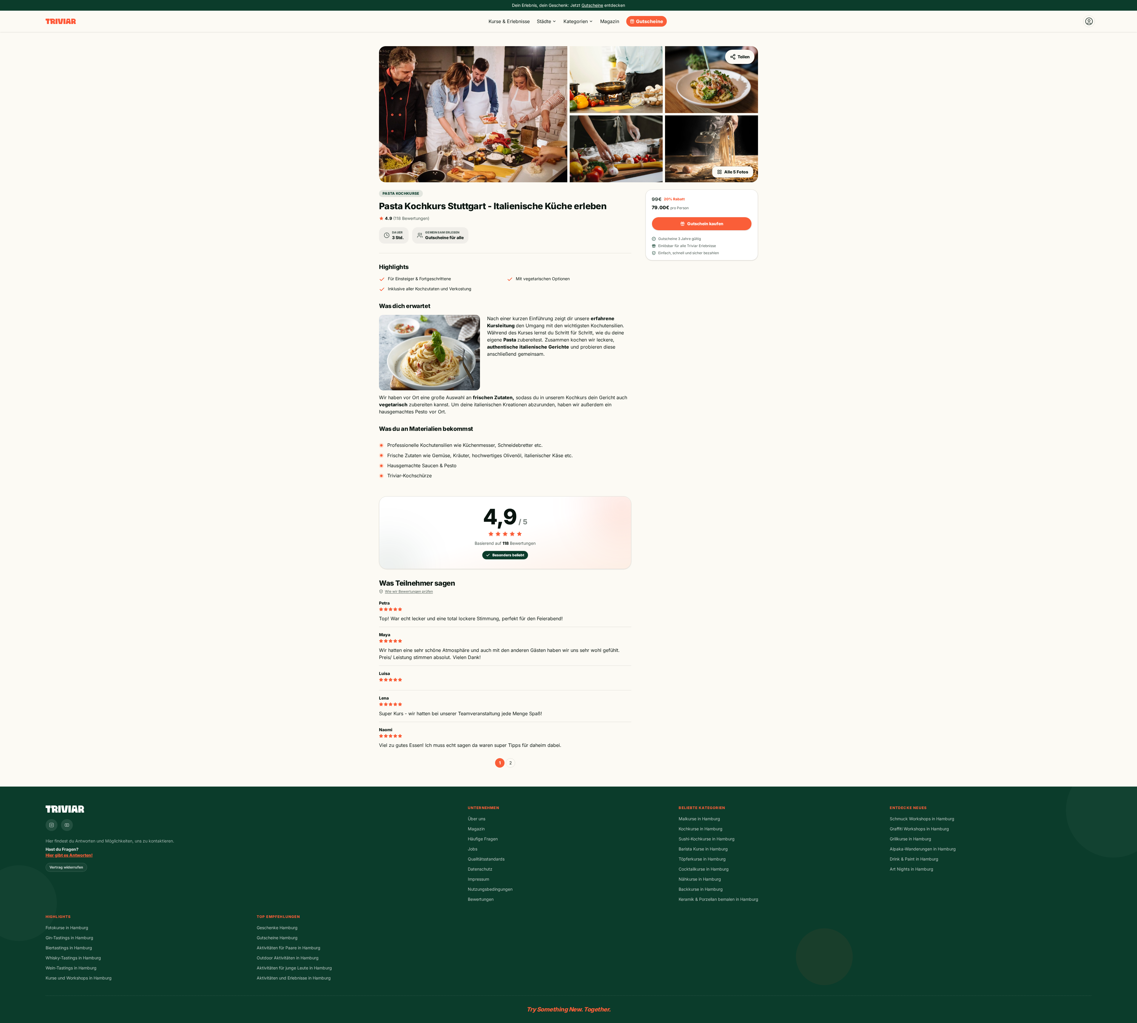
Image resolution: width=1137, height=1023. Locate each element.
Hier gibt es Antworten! (69, 855)
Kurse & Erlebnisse (509, 21)
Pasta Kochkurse (401, 193)
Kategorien (575, 21)
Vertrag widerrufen (66, 867)
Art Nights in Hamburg (911, 868)
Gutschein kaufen (705, 223)
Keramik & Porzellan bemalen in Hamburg (718, 899)
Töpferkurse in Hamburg (702, 858)
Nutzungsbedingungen (490, 889)
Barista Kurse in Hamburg (703, 848)
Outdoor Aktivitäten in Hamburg (288, 957)
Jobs (472, 848)
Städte (544, 21)
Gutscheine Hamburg (277, 937)
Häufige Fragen (483, 838)
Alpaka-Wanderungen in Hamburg (923, 848)
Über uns (476, 818)
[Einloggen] (1089, 21)
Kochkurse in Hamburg (700, 828)
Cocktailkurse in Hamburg (704, 868)
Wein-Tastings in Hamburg (71, 967)
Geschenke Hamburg (277, 927)
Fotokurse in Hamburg (67, 927)
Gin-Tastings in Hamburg (69, 937)
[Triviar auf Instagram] (51, 825)
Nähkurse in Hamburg (700, 879)
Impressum (478, 879)
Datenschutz (480, 868)
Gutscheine (649, 21)
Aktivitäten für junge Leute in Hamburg (294, 967)
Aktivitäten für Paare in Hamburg (288, 947)
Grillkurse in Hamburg (910, 838)
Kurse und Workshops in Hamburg (79, 977)
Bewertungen (481, 899)
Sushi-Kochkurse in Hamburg (707, 838)
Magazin (609, 21)
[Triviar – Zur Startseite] (61, 21)
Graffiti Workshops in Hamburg (919, 828)
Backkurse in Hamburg (701, 889)
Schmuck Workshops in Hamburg (922, 818)
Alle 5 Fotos (736, 171)
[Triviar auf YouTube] (67, 825)
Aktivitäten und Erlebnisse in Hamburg (294, 977)
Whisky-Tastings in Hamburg (73, 957)
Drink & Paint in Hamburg (914, 858)
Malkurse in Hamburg (699, 818)
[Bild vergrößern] (473, 114)
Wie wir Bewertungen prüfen (409, 591)
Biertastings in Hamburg (69, 947)
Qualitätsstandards (486, 858)
